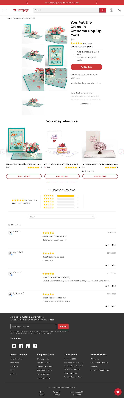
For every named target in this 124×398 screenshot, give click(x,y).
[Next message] (96, 2)
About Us (14, 366)
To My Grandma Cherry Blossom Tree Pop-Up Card (100, 164)
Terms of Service (56, 393)
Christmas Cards (43, 363)
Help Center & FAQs (72, 369)
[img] (48, 233)
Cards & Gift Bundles (45, 366)
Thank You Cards (43, 378)
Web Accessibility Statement (77, 393)
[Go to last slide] (2, 151)
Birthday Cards (43, 359)
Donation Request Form (100, 370)
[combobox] (69, 10)
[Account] (112, 10)
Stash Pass (14, 363)
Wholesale (95, 359)
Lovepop (60, 387)
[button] (4, 10)
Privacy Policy (46, 333)
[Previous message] (27, 2)
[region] (62, 249)
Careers (13, 374)
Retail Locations (16, 359)
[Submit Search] (102, 10)
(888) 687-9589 (70, 359)
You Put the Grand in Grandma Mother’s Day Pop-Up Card (24, 164)
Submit (63, 326)
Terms (36, 333)
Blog (12, 370)
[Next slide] (121, 151)
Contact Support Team (73, 377)
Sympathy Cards (43, 374)
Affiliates (94, 366)
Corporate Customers (99, 363)
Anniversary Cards (44, 370)
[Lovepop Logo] (21, 10)
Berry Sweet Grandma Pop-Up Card (61, 164)
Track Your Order (71, 373)
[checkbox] (86, 56)
